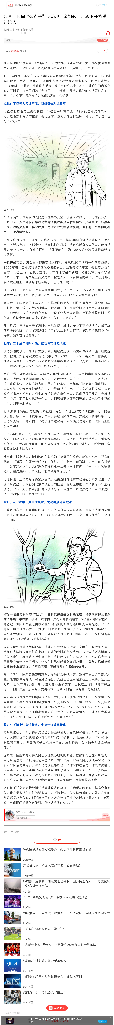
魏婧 (18, 812)
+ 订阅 (102, 51)
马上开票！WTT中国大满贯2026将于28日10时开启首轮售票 (55, 1020)
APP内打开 (59, 1008)
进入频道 (102, 40)
